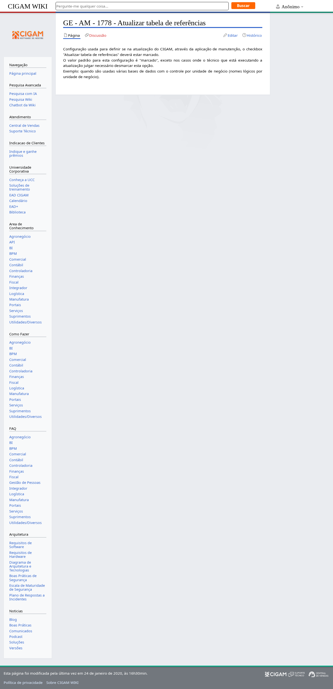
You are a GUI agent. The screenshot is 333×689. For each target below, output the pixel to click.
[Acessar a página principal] (28, 34)
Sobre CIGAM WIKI (62, 682)
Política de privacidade (23, 682)
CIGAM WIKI (28, 6)
